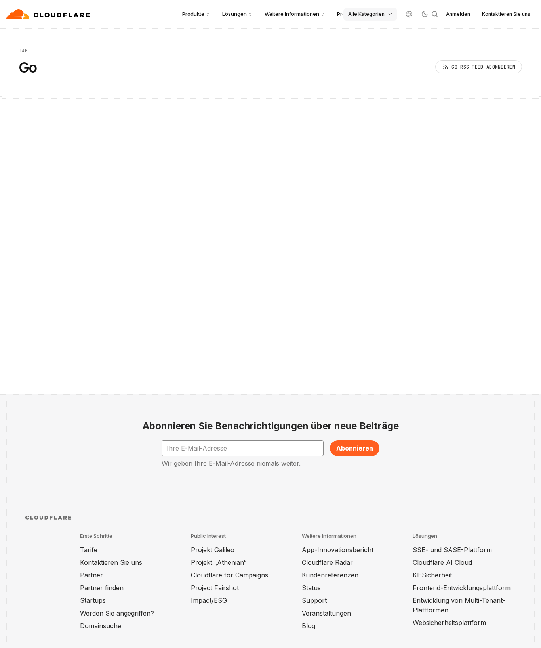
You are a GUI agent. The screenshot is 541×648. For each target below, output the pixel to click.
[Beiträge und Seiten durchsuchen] (434, 14)
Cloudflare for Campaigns (229, 575)
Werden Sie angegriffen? (117, 613)
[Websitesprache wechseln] (409, 14)
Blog (308, 626)
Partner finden (102, 588)
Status (311, 588)
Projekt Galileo (212, 550)
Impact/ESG (209, 600)
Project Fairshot (215, 588)
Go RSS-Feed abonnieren (483, 67)
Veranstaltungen (326, 613)
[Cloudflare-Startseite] (48, 14)
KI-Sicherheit (432, 575)
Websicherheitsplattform (449, 623)
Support (314, 600)
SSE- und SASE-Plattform (452, 550)
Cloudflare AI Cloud (442, 562)
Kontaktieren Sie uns (506, 14)
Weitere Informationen (292, 14)
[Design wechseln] (424, 14)
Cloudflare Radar (327, 562)
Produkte (193, 14)
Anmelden (458, 14)
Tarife (88, 550)
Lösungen (234, 14)
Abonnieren (354, 448)
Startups (93, 600)
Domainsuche (100, 626)
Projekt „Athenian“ (218, 562)
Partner (91, 575)
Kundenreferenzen (330, 575)
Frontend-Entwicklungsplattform (462, 588)
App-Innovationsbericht (337, 550)
